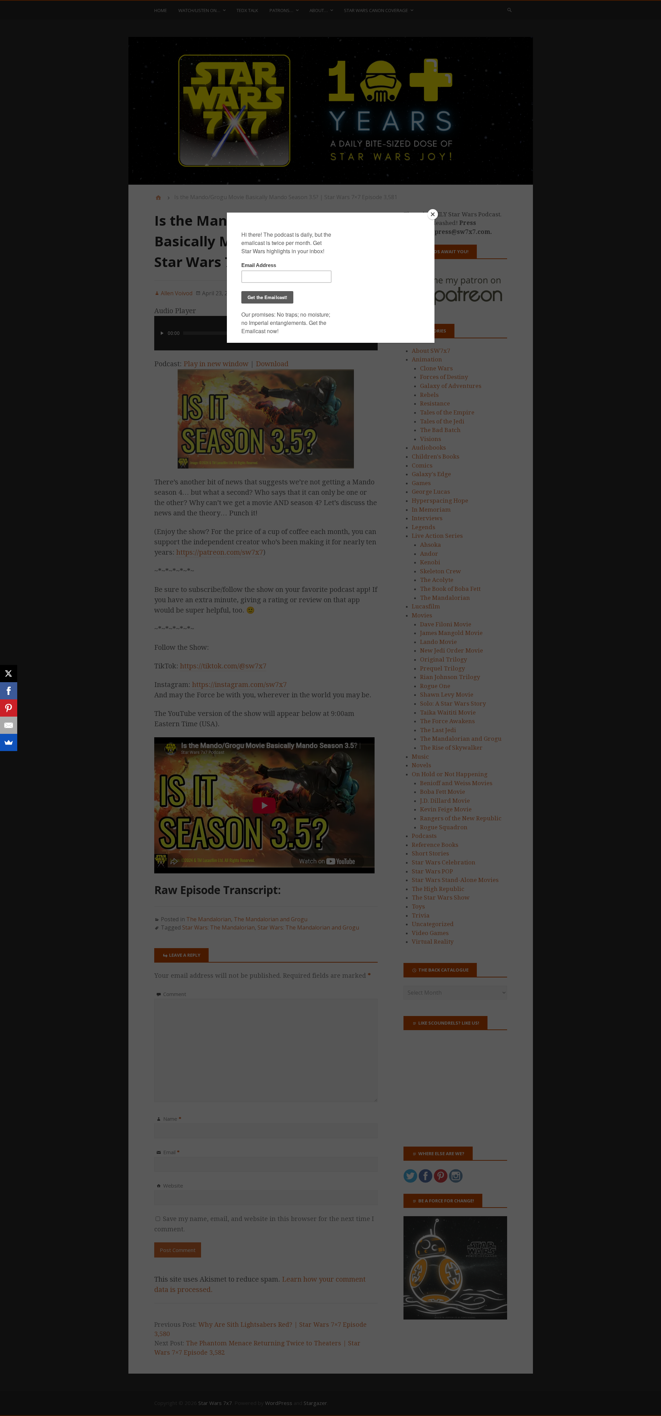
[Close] (433, 214)
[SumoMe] (8, 742)
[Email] (8, 725)
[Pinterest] (8, 708)
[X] (8, 673)
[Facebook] (8, 690)
